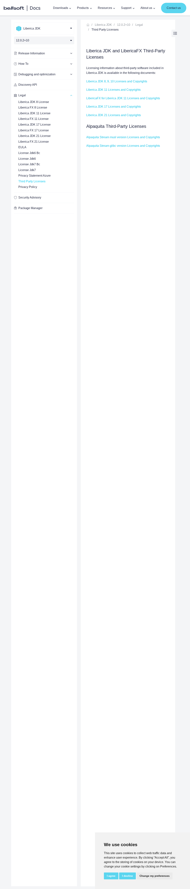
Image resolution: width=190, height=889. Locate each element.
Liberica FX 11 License (33, 118)
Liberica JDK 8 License (33, 102)
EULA (22, 147)
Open (175, 33)
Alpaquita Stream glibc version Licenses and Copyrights (123, 145)
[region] (44, 453)
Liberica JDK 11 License (34, 113)
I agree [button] (111, 875)
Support (126, 7)
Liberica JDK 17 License (34, 124)
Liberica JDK (103, 24)
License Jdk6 (27, 158)
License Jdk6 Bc (29, 153)
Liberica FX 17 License (33, 130)
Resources (105, 7)
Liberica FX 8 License (32, 107)
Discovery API (27, 84)
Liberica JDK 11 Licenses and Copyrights (113, 89)
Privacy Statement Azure (34, 175)
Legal (139, 24)
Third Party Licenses (31, 181)
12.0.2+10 (123, 24)
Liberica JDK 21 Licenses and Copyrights (113, 115)
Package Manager (30, 208)
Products (83, 7)
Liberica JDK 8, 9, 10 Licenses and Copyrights (116, 81)
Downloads (60, 7)
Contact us (174, 7)
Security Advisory (29, 197)
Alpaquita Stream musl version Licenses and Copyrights (123, 137)
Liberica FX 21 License (33, 141)
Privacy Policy (27, 186)
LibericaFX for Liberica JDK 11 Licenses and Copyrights (123, 98)
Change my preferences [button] (155, 875)
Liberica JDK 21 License (34, 135)
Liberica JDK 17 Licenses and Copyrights (113, 106)
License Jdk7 (27, 170)
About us (146, 7)
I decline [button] (127, 875)
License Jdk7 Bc (29, 164)
